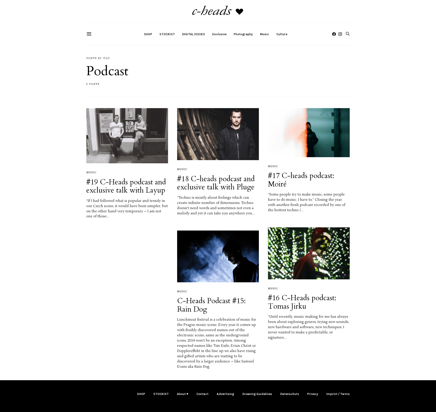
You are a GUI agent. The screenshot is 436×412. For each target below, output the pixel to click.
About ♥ (182, 394)
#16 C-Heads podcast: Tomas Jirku (302, 302)
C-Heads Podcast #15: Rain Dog (211, 305)
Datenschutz (289, 394)
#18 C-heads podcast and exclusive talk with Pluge (216, 183)
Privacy (312, 394)
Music (264, 34)
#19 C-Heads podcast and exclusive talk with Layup (126, 186)
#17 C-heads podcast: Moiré (301, 180)
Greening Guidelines (257, 394)
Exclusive (219, 34)
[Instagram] (340, 34)
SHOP (148, 34)
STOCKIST (167, 34)
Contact (202, 394)
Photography (243, 34)
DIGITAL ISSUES (193, 34)
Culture (281, 34)
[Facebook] (334, 34)
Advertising (225, 394)
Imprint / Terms (338, 394)
